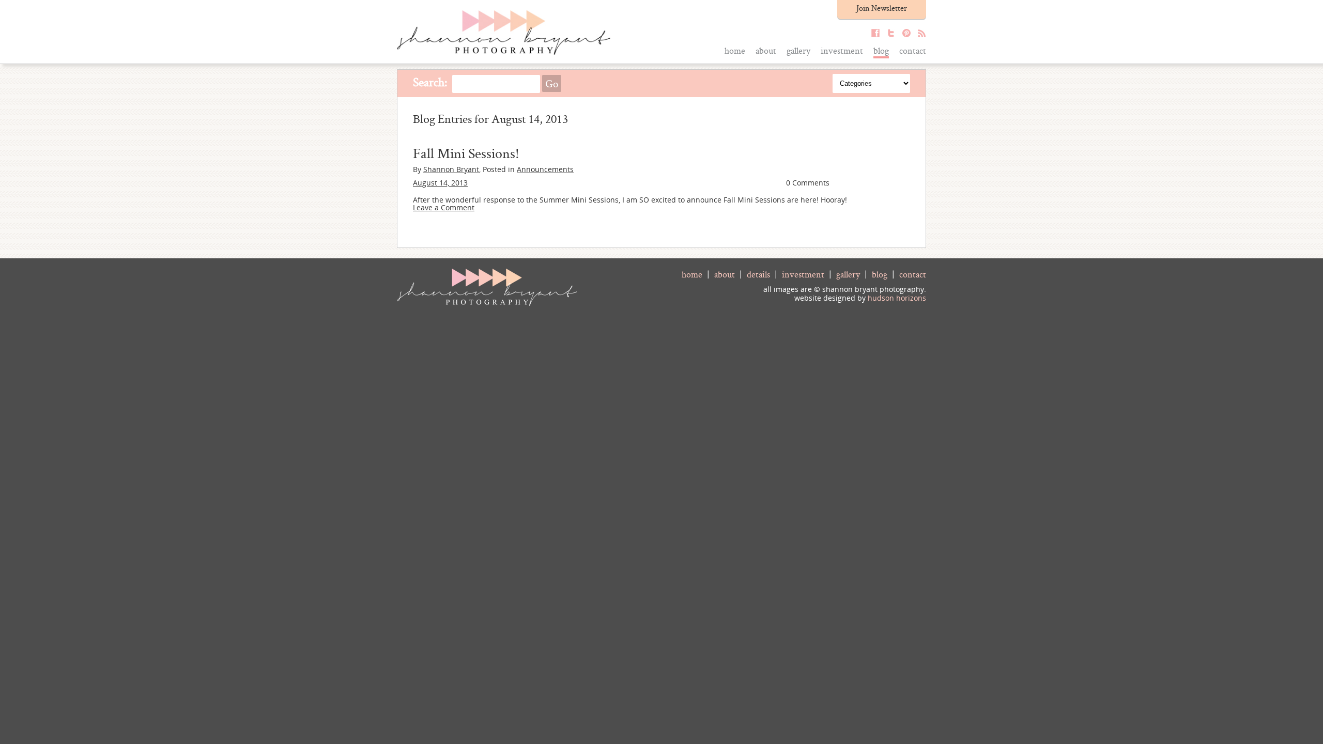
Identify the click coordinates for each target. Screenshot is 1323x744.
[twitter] (888, 34)
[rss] (919, 34)
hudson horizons (897, 298)
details (758, 274)
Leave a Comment (443, 207)
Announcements (545, 169)
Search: (430, 82)
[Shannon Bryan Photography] (503, 52)
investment (803, 274)
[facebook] (873, 34)
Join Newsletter (881, 8)
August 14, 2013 (440, 183)
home (692, 274)
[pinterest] (904, 34)
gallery (848, 274)
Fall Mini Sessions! (466, 153)
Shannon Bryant (451, 169)
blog (879, 274)
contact (912, 274)
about (724, 274)
